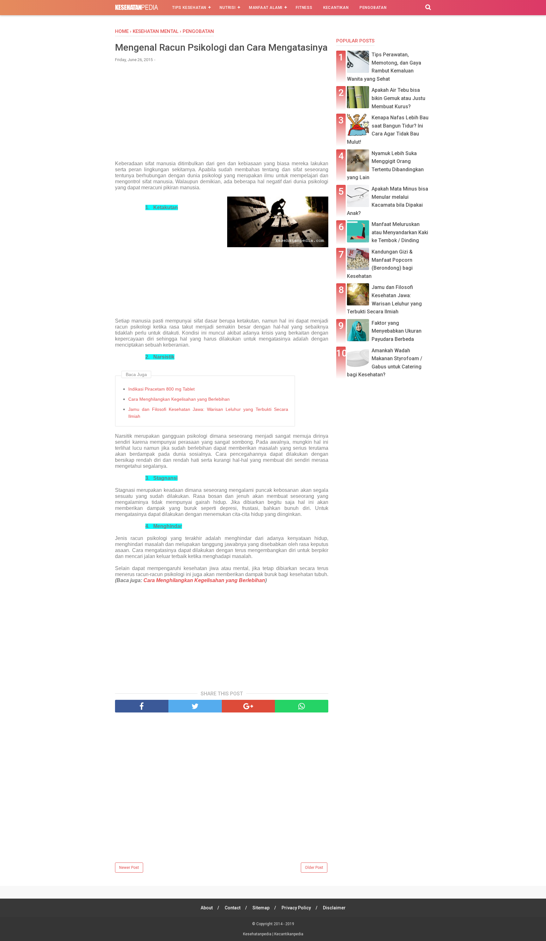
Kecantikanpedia (288, 934)
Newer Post (129, 867)
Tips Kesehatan (189, 7)
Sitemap (261, 907)
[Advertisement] (221, 114)
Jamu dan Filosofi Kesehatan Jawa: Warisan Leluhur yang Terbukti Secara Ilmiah (208, 413)
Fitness (304, 7)
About (207, 907)
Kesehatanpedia (257, 934)
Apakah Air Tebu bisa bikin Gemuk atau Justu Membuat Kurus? (398, 98)
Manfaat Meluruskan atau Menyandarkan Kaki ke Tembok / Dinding (400, 232)
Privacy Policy (296, 907)
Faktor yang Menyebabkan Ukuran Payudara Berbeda (397, 331)
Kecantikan (336, 7)
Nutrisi (228, 7)
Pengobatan (373, 7)
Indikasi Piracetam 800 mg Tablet (161, 389)
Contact (232, 907)
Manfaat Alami (265, 7)
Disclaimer (334, 907)
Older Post (314, 867)
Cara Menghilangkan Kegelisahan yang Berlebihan (179, 399)
